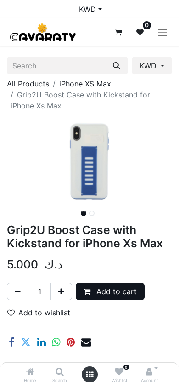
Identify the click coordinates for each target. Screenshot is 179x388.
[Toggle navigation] (162, 32)
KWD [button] (149, 65)
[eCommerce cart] (118, 32)
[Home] (30, 372)
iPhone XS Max (85, 83)
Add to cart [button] (115, 291)
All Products (28, 83)
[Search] (60, 372)
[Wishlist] (119, 372)
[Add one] (61, 291)
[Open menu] (89, 374)
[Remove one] (17, 291)
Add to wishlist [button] (44, 312)
